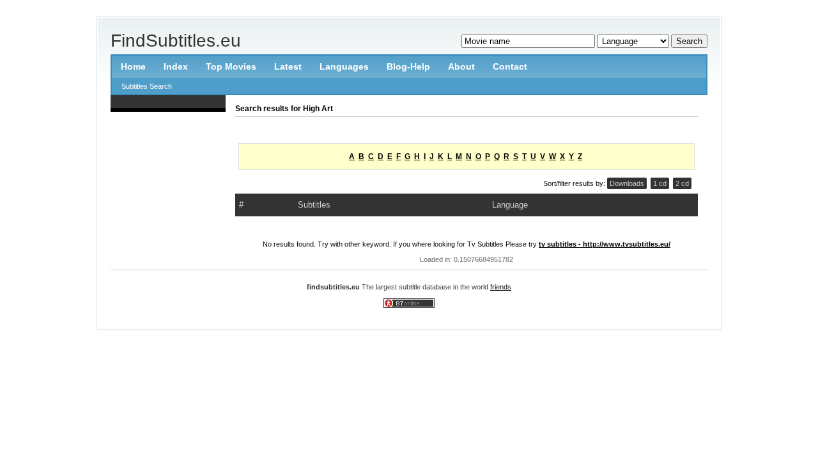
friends (500, 287)
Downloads (627, 183)
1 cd (660, 183)
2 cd (682, 183)
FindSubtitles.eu (176, 40)
